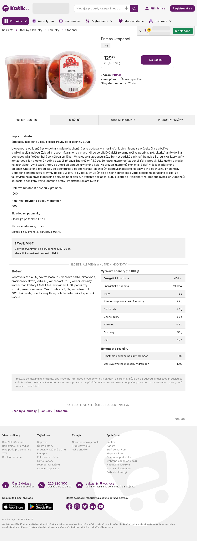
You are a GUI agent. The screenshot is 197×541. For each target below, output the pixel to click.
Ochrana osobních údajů (122, 460)
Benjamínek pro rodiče (15, 445)
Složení (74, 119)
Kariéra (111, 445)
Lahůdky (46, 410)
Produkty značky (170, 119)
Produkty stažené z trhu (51, 449)
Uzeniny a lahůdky (24, 410)
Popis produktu (26, 119)
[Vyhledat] (134, 8)
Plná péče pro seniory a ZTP (16, 451)
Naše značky (80, 449)
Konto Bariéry (45, 460)
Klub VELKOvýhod (12, 442)
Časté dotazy (45, 445)
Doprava (42, 442)
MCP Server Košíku (48, 464)
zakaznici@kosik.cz (100, 483)
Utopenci (62, 410)
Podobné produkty (123, 119)
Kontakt (111, 442)
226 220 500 (57, 483)
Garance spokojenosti (85, 442)
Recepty (42, 453)
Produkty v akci (81, 445)
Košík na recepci (12, 457)
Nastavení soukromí (118, 464)
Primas (117, 74)
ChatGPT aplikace (48, 468)
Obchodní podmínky (119, 457)
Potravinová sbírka (48, 457)
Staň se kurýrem (116, 449)
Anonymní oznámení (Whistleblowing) (119, 470)
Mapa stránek (115, 453)
